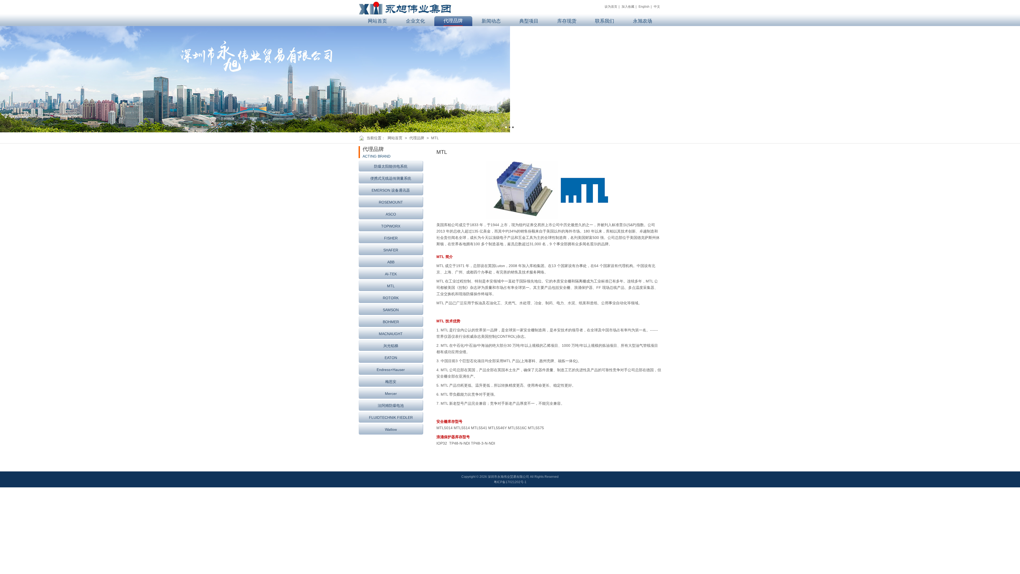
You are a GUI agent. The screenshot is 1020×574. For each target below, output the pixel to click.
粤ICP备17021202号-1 (510, 482)
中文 (657, 7)
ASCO (391, 214)
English (644, 7)
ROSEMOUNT (391, 202)
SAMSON (391, 310)
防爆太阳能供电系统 (390, 166)
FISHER (391, 238)
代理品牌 (416, 138)
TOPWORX (390, 226)
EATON (391, 358)
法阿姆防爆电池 (391, 405)
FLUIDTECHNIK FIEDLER (391, 417)
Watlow (391, 429)
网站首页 (395, 138)
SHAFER (390, 250)
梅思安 (390, 381)
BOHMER (391, 322)
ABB (390, 262)
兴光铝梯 (390, 346)
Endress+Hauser (391, 370)
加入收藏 (628, 7)
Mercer (391, 393)
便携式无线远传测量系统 (390, 178)
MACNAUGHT (391, 334)
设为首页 (611, 7)
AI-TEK (391, 274)
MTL (435, 138)
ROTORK (391, 298)
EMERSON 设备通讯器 (391, 190)
